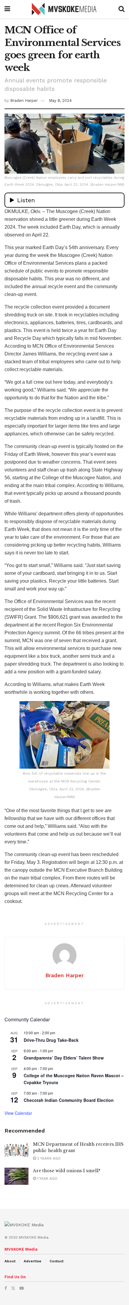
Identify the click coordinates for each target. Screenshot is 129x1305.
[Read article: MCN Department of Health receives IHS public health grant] (16, 1149)
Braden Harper (24, 100)
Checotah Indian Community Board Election (69, 1100)
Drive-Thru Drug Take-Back (51, 1040)
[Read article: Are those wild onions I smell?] (16, 1176)
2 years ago (48, 1158)
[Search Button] (121, 9)
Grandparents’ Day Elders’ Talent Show (64, 1058)
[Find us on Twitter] (13, 1288)
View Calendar (18, 1113)
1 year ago (46, 1178)
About (10, 1261)
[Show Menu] (7, 9)
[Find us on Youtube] (22, 1288)
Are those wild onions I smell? (66, 1170)
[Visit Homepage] (64, 9)
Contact (57, 1261)
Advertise (32, 1261)
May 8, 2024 (60, 100)
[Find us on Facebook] (5, 1288)
